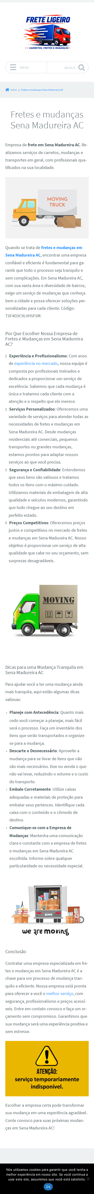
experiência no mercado (36, 363)
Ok (48, 1187)
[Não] (88, 1178)
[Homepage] (47, 32)
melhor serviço (59, 993)
